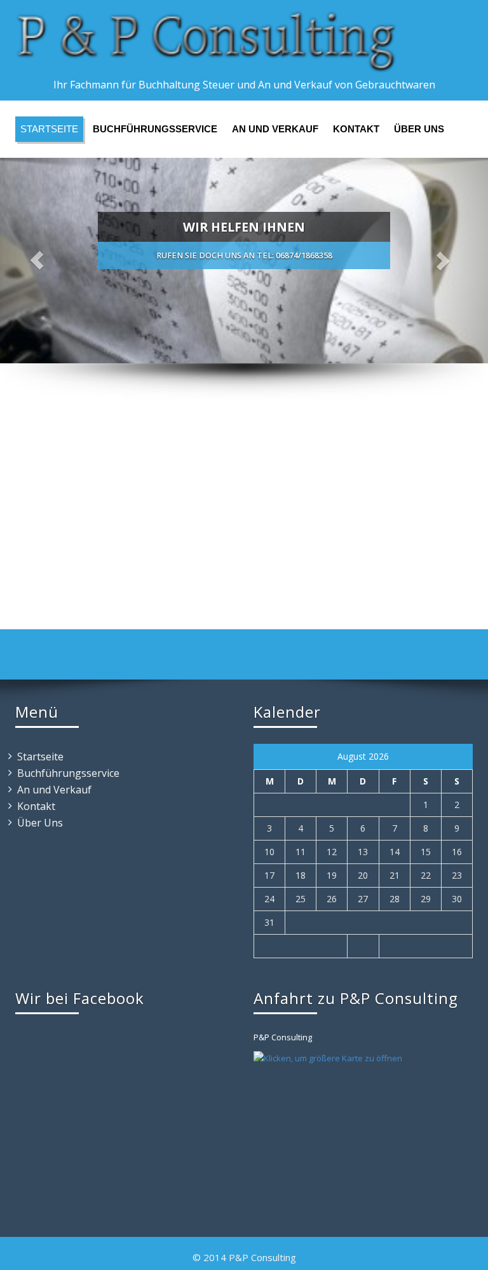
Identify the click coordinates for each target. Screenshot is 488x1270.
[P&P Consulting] (244, 41)
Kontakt (356, 128)
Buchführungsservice (155, 128)
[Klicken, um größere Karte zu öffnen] (328, 1057)
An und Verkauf (275, 128)
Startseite (49, 128)
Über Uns (419, 128)
